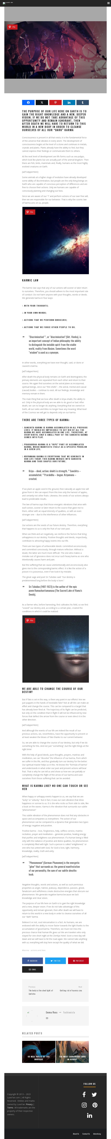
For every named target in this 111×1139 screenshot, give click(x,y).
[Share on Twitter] (42, 102)
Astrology (53, 55)
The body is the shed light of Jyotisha (41, 990)
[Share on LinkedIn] (69, 102)
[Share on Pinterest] (55, 102)
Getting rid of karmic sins (71, 989)
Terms (10, 1107)
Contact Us (86, 1134)
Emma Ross (41, 54)
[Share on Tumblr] (82, 102)
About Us (76, 1134)
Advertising (97, 1134)
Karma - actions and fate (34, 950)
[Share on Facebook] (28, 102)
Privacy (29, 1104)
